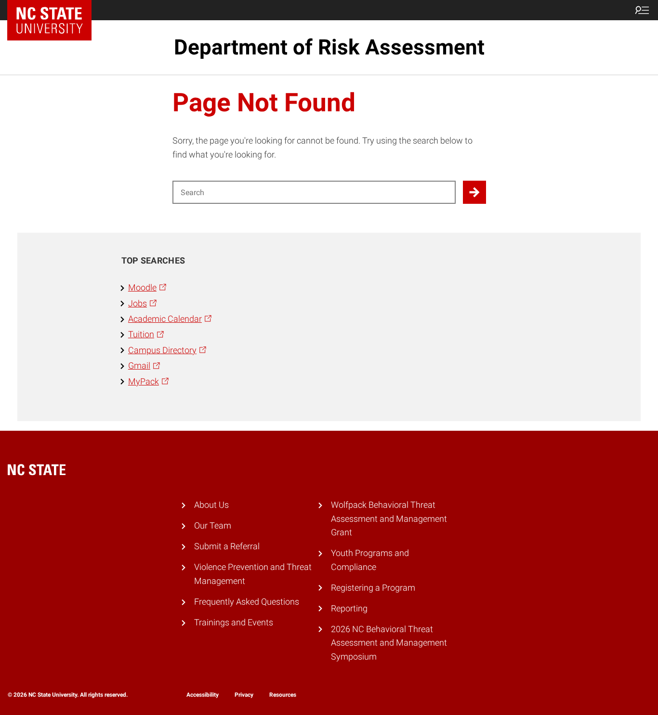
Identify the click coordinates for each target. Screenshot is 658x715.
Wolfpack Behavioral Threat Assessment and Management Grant (389, 518)
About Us (211, 505)
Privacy (244, 694)
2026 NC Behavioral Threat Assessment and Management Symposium (389, 643)
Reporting (349, 608)
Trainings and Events (233, 622)
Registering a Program (373, 588)
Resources (282, 694)
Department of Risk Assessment (329, 47)
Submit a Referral (227, 546)
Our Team (212, 525)
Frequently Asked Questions (246, 602)
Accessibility (202, 694)
